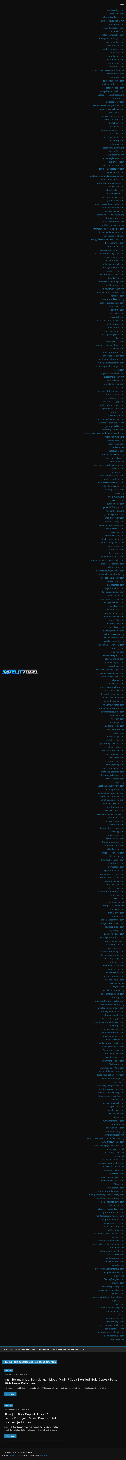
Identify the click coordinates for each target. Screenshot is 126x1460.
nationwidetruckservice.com (111, 828)
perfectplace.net (116, 461)
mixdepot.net (118, 1124)
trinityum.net (118, 1156)
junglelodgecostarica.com (112, 743)
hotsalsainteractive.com (113, 35)
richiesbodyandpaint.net (112, 20)
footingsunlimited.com (113, 1050)
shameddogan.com (115, 944)
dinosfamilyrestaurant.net (112, 225)
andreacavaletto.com (114, 479)
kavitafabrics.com (116, 817)
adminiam (23, 1375)
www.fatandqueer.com (113, 1036)
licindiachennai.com (115, 24)
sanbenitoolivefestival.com (111, 525)
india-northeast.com (114, 260)
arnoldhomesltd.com (114, 271)
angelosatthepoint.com (113, 870)
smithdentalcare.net (114, 1328)
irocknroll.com (117, 295)
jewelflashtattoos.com (114, 119)
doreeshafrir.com (116, 666)
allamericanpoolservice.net (111, 422)
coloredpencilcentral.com (112, 274)
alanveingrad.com (115, 757)
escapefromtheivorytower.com (109, 253)
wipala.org (119, 493)
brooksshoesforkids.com (112, 919)
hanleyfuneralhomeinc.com (111, 359)
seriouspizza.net (116, 902)
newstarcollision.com (114, 384)
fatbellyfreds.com (116, 1173)
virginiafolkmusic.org (114, 436)
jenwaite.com (118, 1265)
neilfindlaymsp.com (115, 849)
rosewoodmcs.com (115, 1127)
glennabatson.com (115, 584)
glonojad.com (117, 652)
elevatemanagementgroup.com (109, 1268)
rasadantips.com (116, 56)
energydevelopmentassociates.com (107, 239)
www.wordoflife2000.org (113, 299)
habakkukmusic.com (114, 979)
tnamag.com (118, 916)
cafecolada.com (117, 532)
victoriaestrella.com (115, 838)
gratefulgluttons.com (114, 514)
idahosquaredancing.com (112, 303)
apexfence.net (117, 1339)
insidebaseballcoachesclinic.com (109, 1233)
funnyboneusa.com (115, 807)
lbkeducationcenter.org (113, 454)
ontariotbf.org (117, 98)
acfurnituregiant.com (114, 45)
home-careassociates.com (112, 475)
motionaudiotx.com (115, 1311)
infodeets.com (117, 31)
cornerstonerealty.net (114, 1135)
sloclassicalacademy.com (112, 577)
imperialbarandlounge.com (111, 281)
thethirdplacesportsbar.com (111, 1163)
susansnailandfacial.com (112, 993)
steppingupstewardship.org (111, 1096)
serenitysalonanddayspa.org (111, 38)
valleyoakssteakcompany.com (110, 877)
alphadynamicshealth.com (112, 1251)
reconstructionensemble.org (110, 814)
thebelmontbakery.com (113, 84)
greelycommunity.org (114, 641)
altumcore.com (117, 909)
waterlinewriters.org (114, 941)
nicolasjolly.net (117, 627)
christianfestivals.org (114, 747)
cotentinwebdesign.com (113, 207)
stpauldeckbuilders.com (113, 1046)
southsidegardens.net (114, 1152)
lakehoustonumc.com (114, 976)
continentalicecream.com (112, 599)
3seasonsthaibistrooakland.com (109, 465)
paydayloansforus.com (113, 80)
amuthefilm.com (116, 620)
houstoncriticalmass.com (112, 556)
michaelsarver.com (115, 394)
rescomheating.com (114, 1318)
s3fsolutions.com (116, 246)
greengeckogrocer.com (113, 398)
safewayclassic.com (115, 87)
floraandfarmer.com (114, 243)
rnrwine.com (118, 1283)
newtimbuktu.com (115, 59)
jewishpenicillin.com (114, 426)
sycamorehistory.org (114, 1131)
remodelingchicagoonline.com (110, 1085)
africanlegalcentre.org (114, 634)
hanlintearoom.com (115, 1258)
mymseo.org (118, 1300)
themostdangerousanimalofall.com (107, 560)
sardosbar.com (117, 313)
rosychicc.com (117, 500)
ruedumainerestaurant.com (111, 644)
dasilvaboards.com (115, 581)
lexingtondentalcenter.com (111, 408)
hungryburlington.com (113, 704)
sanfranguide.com (115, 546)
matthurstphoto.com (114, 1226)
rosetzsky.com (117, 648)
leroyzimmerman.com (113, 1272)
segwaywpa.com (116, 930)
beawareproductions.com (112, 673)
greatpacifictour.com (114, 835)
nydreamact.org (116, 112)
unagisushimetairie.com (113, 116)
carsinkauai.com (116, 1237)
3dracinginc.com (116, 553)
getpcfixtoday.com (115, 123)
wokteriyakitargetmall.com (111, 405)
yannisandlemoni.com (113, 331)
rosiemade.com (117, 348)
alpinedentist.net (116, 154)
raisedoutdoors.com (114, 285)
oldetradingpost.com (114, 211)
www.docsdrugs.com (114, 1057)
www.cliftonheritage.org (113, 1078)
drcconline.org (116, 856)
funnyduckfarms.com (114, 1261)
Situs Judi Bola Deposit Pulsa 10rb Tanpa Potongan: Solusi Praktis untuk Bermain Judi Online (30, 1418)
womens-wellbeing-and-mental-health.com (104, 433)
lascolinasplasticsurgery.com (110, 1075)
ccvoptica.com (117, 1099)
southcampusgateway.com (111, 168)
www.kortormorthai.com (112, 1032)
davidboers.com (116, 962)
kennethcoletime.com (114, 701)
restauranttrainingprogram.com (109, 419)
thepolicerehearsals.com (112, 563)
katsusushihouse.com (114, 637)
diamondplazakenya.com (112, 1201)
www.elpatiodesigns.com (112, 1177)
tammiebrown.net (115, 729)
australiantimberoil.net (113, 221)
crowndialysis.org (116, 415)
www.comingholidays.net (112, 542)
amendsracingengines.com (111, 1029)
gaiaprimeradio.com (114, 725)
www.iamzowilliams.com (113, 1141)
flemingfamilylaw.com (114, 1279)
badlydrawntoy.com (115, 972)
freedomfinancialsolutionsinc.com (108, 1022)
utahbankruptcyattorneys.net (110, 292)
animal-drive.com (116, 912)
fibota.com (119, 1184)
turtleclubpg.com (116, 831)
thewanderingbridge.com (112, 694)
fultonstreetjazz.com (114, 190)
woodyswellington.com (113, 1170)
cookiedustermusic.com (113, 810)
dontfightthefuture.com (113, 267)
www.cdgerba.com (115, 1187)
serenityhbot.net (116, 986)
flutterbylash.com (116, 1254)
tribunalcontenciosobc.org (111, 574)
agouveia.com (117, 1293)
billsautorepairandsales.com (111, 1209)
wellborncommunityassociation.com (107, 176)
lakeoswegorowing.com (113, 1286)
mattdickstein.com (115, 969)
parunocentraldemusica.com (110, 1191)
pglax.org (119, 782)
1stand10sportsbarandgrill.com (109, 366)
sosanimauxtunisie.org (113, 147)
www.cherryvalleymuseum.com (109, 204)
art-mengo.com (117, 722)
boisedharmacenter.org (113, 486)
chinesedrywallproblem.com (111, 796)
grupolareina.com (115, 200)
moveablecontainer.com (112, 197)
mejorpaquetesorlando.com (111, 362)
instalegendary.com (115, 102)
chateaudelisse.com (115, 172)
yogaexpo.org (117, 472)
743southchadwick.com (113, 257)
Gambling (8, 1370)
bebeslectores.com (115, 218)
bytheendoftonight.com (113, 507)
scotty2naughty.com (114, 662)
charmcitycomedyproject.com (110, 669)
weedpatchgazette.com (113, 334)
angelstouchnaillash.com (112, 373)
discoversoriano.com (114, 535)
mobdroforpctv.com (114, 517)
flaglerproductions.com (113, 592)
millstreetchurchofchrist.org (111, 1240)
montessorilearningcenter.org (110, 1216)
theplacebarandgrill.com (112, 860)
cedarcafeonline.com (114, 42)
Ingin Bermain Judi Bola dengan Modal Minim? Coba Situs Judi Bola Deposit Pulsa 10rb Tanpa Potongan (61, 1381)
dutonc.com (118, 733)
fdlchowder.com (116, 1064)
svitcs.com (119, 898)
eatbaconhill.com (116, 66)
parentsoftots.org (116, 948)
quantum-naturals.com (113, 1212)
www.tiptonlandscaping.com (111, 1092)
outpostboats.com (115, 503)
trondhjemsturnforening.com (110, 1198)
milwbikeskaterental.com (112, 771)
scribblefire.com (116, 468)
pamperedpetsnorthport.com (110, 345)
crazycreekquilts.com (114, 602)
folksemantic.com (116, 310)
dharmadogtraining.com (112, 1307)
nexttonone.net (117, 983)
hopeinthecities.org (115, 511)
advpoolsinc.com (116, 867)
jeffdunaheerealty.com (113, 1015)
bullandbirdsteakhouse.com (111, 1071)
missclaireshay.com (115, 10)
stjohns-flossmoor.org (113, 803)
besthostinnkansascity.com (111, 1325)
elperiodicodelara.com (113, 17)
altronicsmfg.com (116, 63)
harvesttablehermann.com (111, 232)
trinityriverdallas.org (114, 458)
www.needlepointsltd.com (112, 1068)
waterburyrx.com (116, 863)
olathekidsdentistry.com (113, 355)
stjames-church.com (114, 659)
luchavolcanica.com (115, 821)
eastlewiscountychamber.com (110, 570)
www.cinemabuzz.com (113, 1120)
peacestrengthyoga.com (113, 1018)
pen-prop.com (117, 997)
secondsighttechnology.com (111, 391)
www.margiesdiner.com (113, 1060)
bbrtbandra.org (117, 126)
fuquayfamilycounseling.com (110, 1290)
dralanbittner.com (115, 327)
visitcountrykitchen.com (113, 750)
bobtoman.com (117, 144)
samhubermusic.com (114, 1335)
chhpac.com (118, 1304)
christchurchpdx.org (114, 609)
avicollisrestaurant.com (113, 852)
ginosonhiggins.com (114, 761)
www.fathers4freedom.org (112, 1004)
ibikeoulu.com (117, 680)
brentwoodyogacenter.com (111, 1089)
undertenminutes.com (113, 49)
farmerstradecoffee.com (112, 955)
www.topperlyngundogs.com (110, 1008)
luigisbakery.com (116, 1106)
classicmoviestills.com (114, 528)
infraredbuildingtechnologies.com (108, 228)
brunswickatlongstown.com (111, 708)
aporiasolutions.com (114, 927)
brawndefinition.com (114, 595)
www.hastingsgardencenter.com (109, 1145)
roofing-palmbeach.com (113, 264)
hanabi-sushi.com (116, 1110)
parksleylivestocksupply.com (111, 482)
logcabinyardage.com (114, 958)
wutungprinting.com (114, 764)
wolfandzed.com (116, 1113)
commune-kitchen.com (113, 616)
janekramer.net (117, 715)
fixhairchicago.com (115, 884)
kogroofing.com (116, 151)
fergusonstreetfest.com (113, 1219)
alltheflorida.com (116, 1230)
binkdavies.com (117, 606)
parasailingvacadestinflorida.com (108, 1244)
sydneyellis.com (116, 412)
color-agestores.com (114, 489)
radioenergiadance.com (113, 158)
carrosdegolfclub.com (114, 236)
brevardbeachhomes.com (112, 250)
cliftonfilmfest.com (115, 278)
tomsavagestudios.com (113, 429)
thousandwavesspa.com (113, 842)
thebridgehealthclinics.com (111, 937)
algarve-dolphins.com (114, 754)
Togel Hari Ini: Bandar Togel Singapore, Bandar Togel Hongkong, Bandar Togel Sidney (45, 1349)
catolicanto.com (116, 451)
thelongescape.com (115, 736)
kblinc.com (119, 338)
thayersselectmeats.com (112, 923)
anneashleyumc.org (115, 1039)
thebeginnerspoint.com (113, 539)
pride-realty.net (117, 1247)
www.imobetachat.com (113, 965)
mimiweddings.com (115, 1321)
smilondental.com (115, 380)
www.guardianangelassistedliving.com (106, 1194)
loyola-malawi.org (116, 496)
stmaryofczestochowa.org (112, 687)
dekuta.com (118, 1117)
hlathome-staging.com (113, 401)
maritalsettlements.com (113, 768)
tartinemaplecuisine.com (112, 711)
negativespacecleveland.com (110, 785)
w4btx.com (119, 369)
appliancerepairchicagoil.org (111, 95)
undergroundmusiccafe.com (111, 1332)
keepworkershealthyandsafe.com (108, 105)
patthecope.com (116, 895)
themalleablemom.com (113, 697)
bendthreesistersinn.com (112, 800)
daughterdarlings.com (113, 28)
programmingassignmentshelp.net (108, 70)
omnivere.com (117, 52)
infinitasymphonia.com (113, 630)
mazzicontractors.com (113, 1159)
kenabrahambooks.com (113, 613)
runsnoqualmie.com (114, 1053)
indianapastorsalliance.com (111, 874)
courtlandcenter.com (114, 845)
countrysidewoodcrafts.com (111, 91)
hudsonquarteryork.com (112, 1180)
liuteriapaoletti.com (115, 789)
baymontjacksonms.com (112, 775)
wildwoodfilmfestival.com (112, 179)
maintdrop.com (117, 140)
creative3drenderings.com (112, 951)
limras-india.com (116, 13)
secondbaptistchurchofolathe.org (108, 1297)
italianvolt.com (117, 317)
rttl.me (121, 1314)
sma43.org (119, 1082)
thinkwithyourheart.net (113, 288)
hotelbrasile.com (116, 186)
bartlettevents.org (115, 193)
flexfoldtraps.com (116, 1025)
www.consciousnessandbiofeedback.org (105, 1138)
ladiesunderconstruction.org (110, 214)
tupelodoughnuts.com (113, 352)
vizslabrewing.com (115, 324)
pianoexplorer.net (115, 1149)
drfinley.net (118, 1276)
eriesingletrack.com (115, 341)
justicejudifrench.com (114, 690)
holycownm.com (116, 824)
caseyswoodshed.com (114, 881)
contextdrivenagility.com (112, 676)
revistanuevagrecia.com (113, 655)
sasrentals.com (117, 387)
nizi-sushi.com (117, 719)
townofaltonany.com (114, 778)
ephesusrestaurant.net (113, 1166)
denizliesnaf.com (116, 888)
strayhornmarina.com (114, 588)
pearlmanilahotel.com (114, 137)
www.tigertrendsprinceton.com (109, 1001)
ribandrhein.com (116, 444)
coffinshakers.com (115, 683)
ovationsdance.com (115, 440)
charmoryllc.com (116, 549)
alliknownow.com (116, 567)
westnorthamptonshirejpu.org (110, 183)
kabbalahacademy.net (114, 376)
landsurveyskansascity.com (111, 1043)
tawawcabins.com (116, 306)
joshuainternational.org (113, 990)
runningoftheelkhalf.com (112, 1011)
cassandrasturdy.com (114, 521)
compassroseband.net (113, 905)
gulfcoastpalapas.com (114, 933)
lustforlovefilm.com (115, 623)
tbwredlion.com (116, 1205)
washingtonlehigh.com (113, 1103)
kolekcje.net (118, 447)
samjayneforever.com (114, 1223)
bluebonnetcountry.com (112, 130)
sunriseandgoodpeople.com (111, 793)
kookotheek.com (116, 161)
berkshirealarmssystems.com (110, 320)
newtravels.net (117, 77)
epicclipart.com (117, 133)
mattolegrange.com (115, 740)
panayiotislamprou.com (113, 165)
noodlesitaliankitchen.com (112, 109)
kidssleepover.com (115, 73)
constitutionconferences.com (110, 891)
